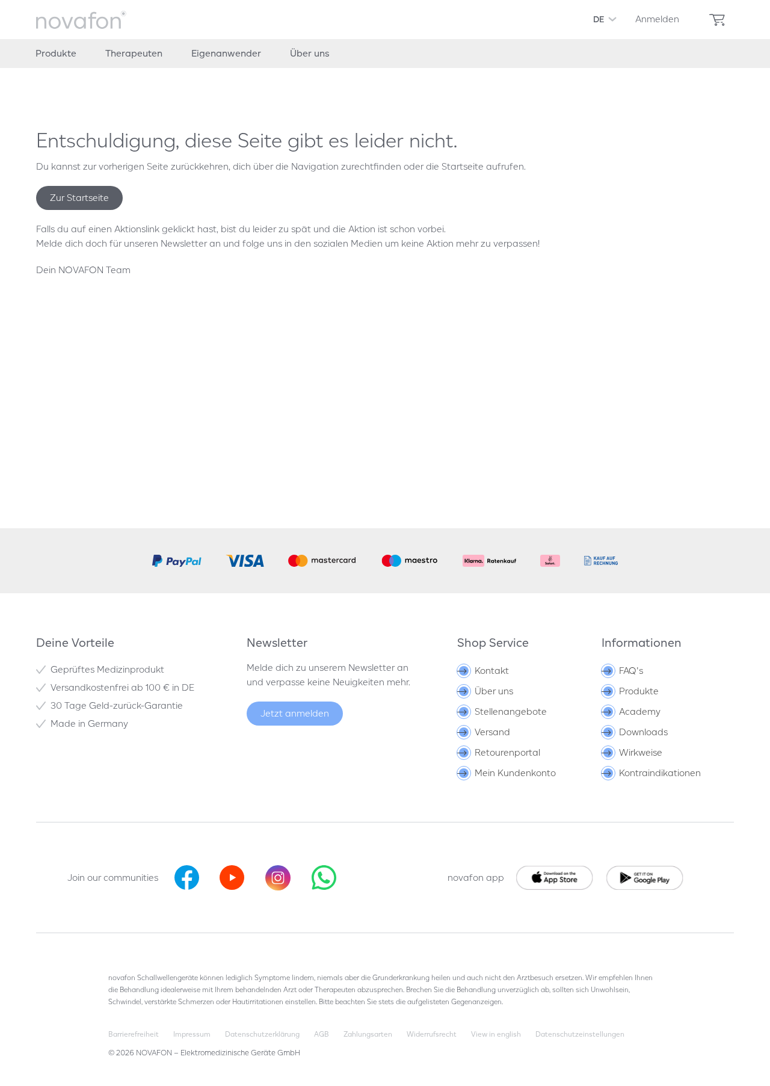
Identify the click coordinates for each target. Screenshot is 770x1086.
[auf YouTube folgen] (231, 877)
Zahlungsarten (367, 1033)
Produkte (639, 691)
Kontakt (492, 670)
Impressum (192, 1033)
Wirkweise (640, 752)
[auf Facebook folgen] (186, 877)
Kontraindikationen (660, 773)
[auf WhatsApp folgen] (323, 877)
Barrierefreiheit (133, 1033)
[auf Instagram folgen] (278, 877)
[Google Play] (555, 878)
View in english (496, 1033)
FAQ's (631, 670)
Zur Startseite (79, 197)
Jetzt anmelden (294, 713)
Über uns (494, 691)
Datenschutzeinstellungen (579, 1033)
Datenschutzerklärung (262, 1033)
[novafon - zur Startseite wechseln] (81, 20)
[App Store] (645, 878)
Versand (492, 732)
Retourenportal (507, 752)
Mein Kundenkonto (515, 773)
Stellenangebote (511, 711)
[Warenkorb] (717, 20)
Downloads (643, 732)
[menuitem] (657, 19)
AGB (321, 1033)
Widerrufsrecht (432, 1033)
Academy (640, 711)
